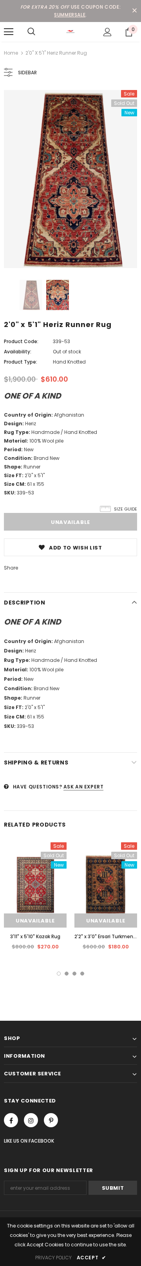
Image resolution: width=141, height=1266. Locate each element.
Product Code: (21, 341)
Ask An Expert (83, 786)
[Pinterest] (51, 1120)
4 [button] (82, 974)
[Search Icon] (31, 32)
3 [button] (74, 974)
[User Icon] (107, 32)
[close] (134, 11)
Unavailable (35, 920)
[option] (70, 179)
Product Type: (20, 361)
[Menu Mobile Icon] (8, 32)
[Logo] (70, 31)
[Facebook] (11, 1120)
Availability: (17, 351)
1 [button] (59, 974)
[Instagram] (31, 1120)
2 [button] (67, 974)
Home (11, 53)
